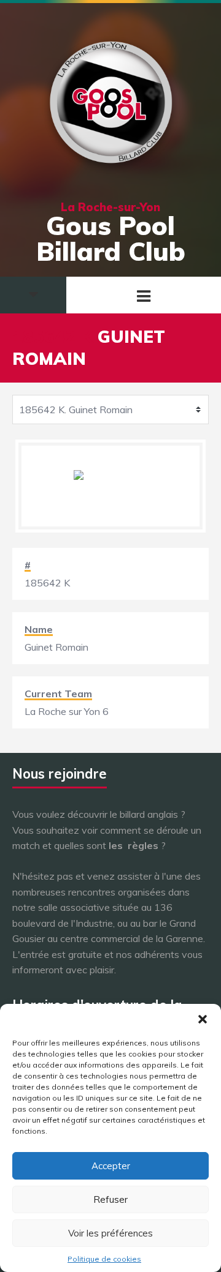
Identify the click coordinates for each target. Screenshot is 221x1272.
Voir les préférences (110, 1233)
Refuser (110, 1199)
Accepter (110, 1166)
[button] (202, 1019)
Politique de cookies (104, 1258)
